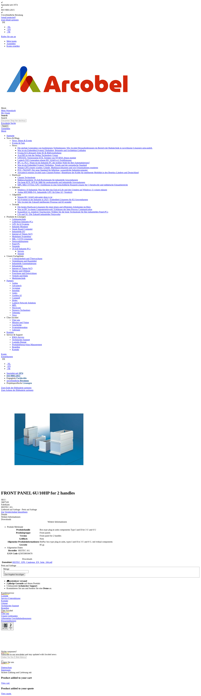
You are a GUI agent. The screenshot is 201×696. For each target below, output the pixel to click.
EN (9, 29)
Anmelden (11, 43)
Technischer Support (10, 606)
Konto (4, 354)
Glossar (4, 603)
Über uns (5, 613)
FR (9, 32)
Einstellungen (7, 356)
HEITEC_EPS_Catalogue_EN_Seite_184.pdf (32, 562)
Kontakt (4, 601)
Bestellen (5, 608)
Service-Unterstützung (10, 598)
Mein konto (12, 41)
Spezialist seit (15, 373)
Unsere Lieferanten (9, 616)
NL (9, 27)
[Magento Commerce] (67, 108)
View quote (6, 693)
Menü (3, 131)
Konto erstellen (13, 46)
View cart (5, 683)
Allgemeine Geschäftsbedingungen (16, 618)
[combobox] (13, 120)
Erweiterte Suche (8, 123)
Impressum (6, 670)
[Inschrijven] (2, 660)
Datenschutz (6, 667)
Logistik (4, 596)
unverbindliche (18, 380)
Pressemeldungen (8, 621)
